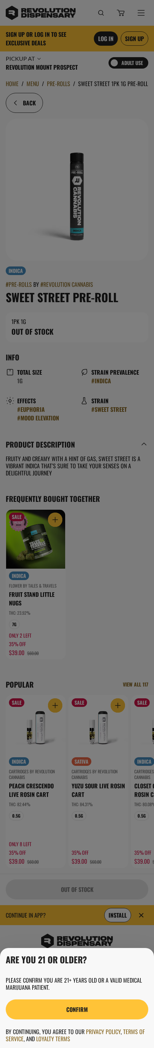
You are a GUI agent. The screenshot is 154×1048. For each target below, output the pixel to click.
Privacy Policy (103, 1031)
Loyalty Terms (53, 1038)
